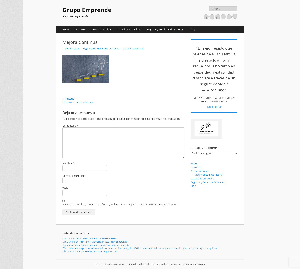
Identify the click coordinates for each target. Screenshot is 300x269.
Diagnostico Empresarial (208, 174)
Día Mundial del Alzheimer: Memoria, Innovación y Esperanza (94, 241)
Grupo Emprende (86, 10)
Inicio (65, 29)
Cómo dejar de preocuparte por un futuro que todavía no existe (95, 244)
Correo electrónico (74, 176)
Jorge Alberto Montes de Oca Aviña (101, 48)
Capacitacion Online (128, 29)
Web (65, 188)
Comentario (70, 125)
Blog (192, 29)
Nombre (68, 163)
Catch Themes (197, 264)
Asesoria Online (101, 29)
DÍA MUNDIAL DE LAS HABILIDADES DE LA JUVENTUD (89, 251)
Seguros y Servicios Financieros (165, 29)
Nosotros (80, 29)
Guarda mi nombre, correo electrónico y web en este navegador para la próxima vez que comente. (120, 204)
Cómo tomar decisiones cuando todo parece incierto (89, 238)
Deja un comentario (133, 48)
